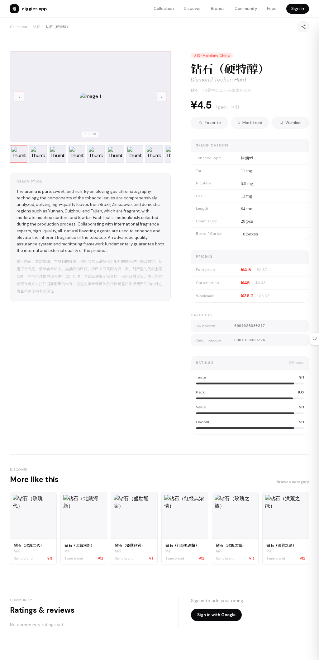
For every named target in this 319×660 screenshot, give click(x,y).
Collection (164, 8)
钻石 (36, 27)
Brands (218, 8)
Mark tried (249, 122)
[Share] (303, 26)
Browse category (293, 481)
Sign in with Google (216, 614)
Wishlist (293, 122)
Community (246, 8)
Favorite (209, 122)
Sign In (297, 8)
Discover (192, 8)
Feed (272, 8)
